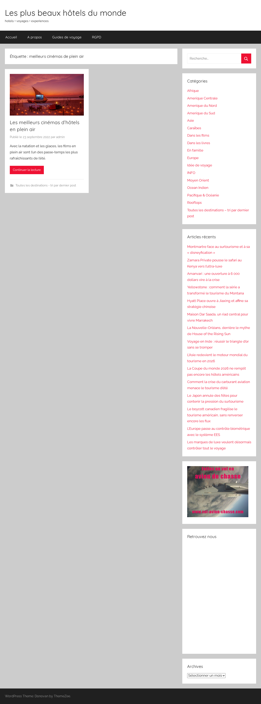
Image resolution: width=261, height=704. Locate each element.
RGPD (96, 37)
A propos (34, 37)
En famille (195, 150)
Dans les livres (198, 143)
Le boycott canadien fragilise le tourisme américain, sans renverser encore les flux (215, 415)
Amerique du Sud (201, 113)
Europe (193, 158)
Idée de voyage (199, 165)
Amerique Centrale (202, 98)
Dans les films (198, 135)
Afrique (193, 91)
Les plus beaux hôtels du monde (65, 13)
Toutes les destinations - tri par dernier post (45, 185)
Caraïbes (194, 128)
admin (60, 137)
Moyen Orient (198, 180)
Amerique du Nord (202, 106)
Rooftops (194, 203)
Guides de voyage (67, 37)
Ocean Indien (197, 188)
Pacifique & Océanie (203, 195)
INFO (191, 173)
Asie (190, 120)
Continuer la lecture (27, 170)
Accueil (11, 37)
